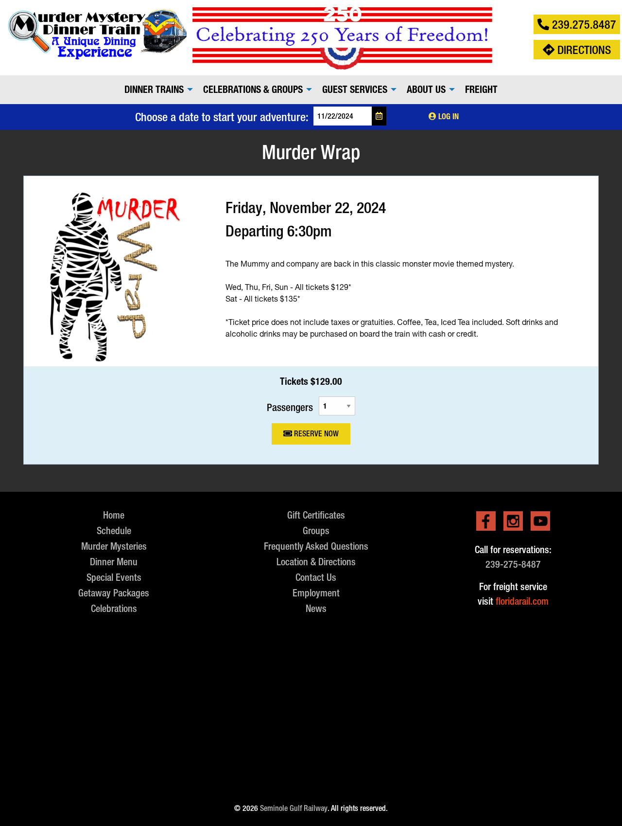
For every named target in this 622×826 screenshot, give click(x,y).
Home (113, 515)
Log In (447, 116)
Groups (316, 530)
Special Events (113, 577)
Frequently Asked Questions (316, 546)
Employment (316, 592)
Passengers (290, 407)
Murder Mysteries (114, 546)
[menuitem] (156, 89)
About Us (426, 89)
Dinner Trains (154, 89)
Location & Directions (316, 561)
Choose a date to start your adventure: (222, 117)
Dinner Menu (114, 561)
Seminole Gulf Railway (294, 808)
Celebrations (114, 608)
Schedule (114, 530)
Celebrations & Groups (253, 89)
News (316, 608)
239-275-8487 (513, 564)
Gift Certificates (316, 515)
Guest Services (354, 89)
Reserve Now (315, 433)
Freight (481, 89)
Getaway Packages (113, 592)
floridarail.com (522, 601)
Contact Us (315, 577)
